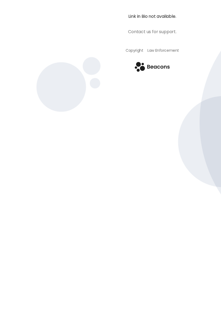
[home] (152, 70)
